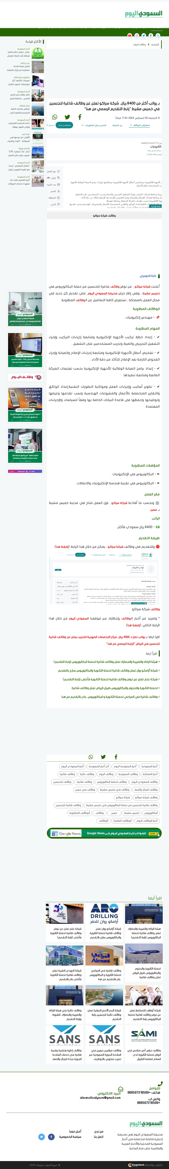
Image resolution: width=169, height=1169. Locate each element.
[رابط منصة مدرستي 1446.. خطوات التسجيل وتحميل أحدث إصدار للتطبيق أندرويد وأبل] (25, 349)
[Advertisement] (63, 13)
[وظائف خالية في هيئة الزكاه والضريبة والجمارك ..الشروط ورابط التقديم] (65, 995)
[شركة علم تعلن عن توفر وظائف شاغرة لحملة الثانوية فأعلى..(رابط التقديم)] (65, 913)
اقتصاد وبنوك (120, 27)
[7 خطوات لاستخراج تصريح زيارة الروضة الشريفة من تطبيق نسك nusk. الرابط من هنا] (25, 404)
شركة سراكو (142, 286)
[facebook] (150, 35)
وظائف (114, 286)
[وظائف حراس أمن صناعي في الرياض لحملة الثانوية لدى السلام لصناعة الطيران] (144, 1035)
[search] (157, 35)
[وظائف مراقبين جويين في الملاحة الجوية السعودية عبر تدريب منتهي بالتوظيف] (104, 1035)
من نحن (98, 1131)
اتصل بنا (98, 1136)
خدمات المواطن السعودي (62, 27)
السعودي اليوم (79, 618)
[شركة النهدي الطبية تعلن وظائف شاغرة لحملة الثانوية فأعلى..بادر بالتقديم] (65, 955)
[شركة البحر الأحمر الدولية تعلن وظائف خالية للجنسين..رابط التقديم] (104, 995)
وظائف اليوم (139, 44)
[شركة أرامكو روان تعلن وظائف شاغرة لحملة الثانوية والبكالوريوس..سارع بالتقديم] (104, 913)
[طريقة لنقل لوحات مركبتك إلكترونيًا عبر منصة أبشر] (25, 445)
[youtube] (129, 35)
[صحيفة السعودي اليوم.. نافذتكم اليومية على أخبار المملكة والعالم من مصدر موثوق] (25, 308)
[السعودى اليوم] (146, 1123)
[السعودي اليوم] (144, 14)
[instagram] (136, 35)
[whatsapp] (55, 117)
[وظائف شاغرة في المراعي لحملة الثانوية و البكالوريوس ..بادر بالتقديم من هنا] (104, 955)
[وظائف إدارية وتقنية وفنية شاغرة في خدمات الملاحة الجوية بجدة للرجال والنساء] (65, 1035)
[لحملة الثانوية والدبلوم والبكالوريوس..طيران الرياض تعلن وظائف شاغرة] (144, 953)
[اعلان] (25, 471)
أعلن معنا (75, 1131)
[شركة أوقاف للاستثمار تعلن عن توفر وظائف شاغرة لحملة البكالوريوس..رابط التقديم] (144, 995)
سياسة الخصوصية (70, 1136)
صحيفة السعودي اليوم (103, 293)
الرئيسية (156, 27)
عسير (154, 509)
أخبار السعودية (140, 27)
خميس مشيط (150, 293)
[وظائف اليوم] (25, 377)
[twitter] (143, 35)
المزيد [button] (40, 27)
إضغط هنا (62, 546)
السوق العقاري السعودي (95, 27)
